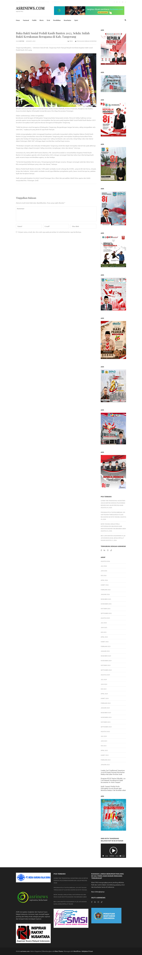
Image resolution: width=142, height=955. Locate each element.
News (18, 20)
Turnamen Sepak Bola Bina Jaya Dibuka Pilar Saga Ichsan (77, 191)
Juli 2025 (104, 623)
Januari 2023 (105, 764)
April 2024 (104, 693)
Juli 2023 (104, 736)
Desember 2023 (106, 712)
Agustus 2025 (105, 618)
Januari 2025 (105, 651)
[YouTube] (122, 2)
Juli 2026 (104, 566)
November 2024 (106, 660)
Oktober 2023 (105, 722)
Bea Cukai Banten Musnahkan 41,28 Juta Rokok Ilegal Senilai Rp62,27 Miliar (113, 538)
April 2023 (104, 750)
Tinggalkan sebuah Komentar (86, 41)
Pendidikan (57, 20)
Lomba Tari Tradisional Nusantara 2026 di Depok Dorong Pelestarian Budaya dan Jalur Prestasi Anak (113, 503)
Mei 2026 (103, 575)
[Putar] (103, 856)
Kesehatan (67, 20)
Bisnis (42, 20)
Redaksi (33, 2)
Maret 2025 (105, 641)
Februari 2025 (106, 646)
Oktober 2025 (105, 608)
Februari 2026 (106, 589)
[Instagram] (119, 2)
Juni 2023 (104, 741)
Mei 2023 (103, 745)
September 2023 (106, 727)
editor (21, 41)
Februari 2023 (106, 760)
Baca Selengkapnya (97, 892)
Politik (34, 20)
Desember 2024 (106, 656)
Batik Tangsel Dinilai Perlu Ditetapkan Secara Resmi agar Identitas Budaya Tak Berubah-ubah (113, 526)
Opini (76, 20)
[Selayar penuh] (124, 856)
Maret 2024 (105, 698)
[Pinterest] (117, 2)
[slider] (112, 855)
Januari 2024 (105, 708)
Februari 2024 (106, 703)
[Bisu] (120, 856)
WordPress (77, 951)
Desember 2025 (106, 599)
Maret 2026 (105, 585)
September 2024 (106, 670)
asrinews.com (30, 8)
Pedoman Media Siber (22, 2)
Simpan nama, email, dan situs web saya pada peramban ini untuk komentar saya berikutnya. (49, 232)
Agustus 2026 (105, 561)
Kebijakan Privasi (43, 2)
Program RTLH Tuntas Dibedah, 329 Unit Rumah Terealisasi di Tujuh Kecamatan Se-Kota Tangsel (113, 514)
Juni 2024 (104, 684)
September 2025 (106, 613)
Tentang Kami (55, 2)
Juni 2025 (104, 627)
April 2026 (104, 580)
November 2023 (106, 717)
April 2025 (104, 637)
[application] (113, 851)
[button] (113, 851)
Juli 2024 (104, 679)
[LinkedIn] (104, 550)
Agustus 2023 (105, 731)
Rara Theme (59, 951)
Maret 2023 (105, 755)
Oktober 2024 (105, 665)
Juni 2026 (104, 571)
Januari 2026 (105, 594)
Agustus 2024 (105, 675)
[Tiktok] (125, 2)
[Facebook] (114, 2)
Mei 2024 (103, 689)
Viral (48, 20)
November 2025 (106, 604)
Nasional (26, 20)
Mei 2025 (103, 632)
